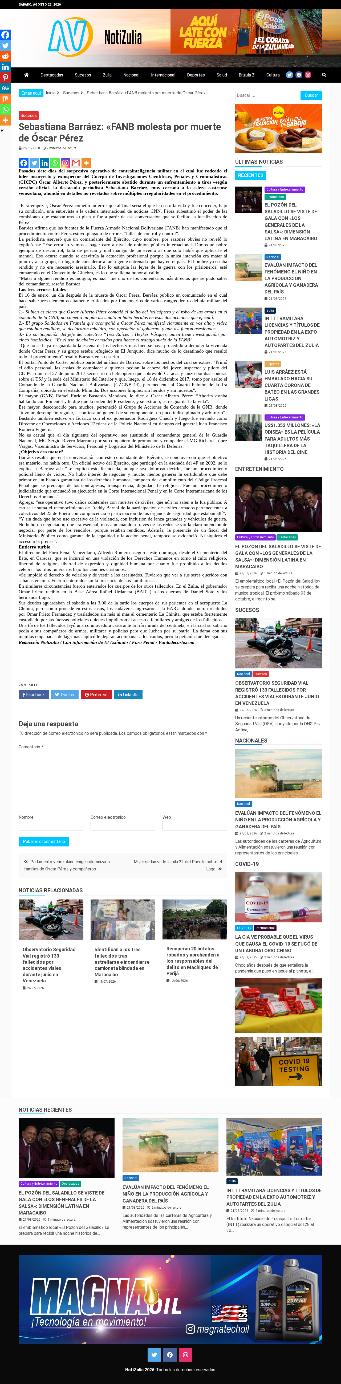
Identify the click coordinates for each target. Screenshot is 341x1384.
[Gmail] (75, 163)
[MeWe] (5, 88)
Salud (222, 75)
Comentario (31, 746)
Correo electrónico (108, 817)
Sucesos (83, 75)
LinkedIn (130, 694)
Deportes (196, 75)
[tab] (250, 175)
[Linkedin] (44, 163)
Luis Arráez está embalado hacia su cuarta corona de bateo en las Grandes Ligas (292, 385)
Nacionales (251, 740)
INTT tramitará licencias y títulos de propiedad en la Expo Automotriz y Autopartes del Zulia (292, 332)
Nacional (131, 75)
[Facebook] (24, 163)
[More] (86, 163)
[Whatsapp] (55, 163)
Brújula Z (247, 75)
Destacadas (51, 75)
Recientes (250, 175)
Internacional (163, 75)
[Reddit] (5, 56)
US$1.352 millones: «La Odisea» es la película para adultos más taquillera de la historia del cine (292, 438)
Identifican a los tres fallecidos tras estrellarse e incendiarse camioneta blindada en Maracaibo (122, 962)
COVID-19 (247, 864)
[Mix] (5, 99)
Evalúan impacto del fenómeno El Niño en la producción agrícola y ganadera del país (291, 278)
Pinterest (98, 694)
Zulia (107, 75)
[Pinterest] (5, 77)
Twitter (67, 694)
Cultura (273, 75)
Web (167, 817)
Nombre (26, 817)
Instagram (185, 1355)
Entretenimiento (259, 469)
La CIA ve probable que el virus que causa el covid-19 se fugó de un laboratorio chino (276, 943)
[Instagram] (65, 163)
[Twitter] (34, 163)
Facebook (35, 694)
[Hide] (2, 130)
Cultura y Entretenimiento (284, 189)
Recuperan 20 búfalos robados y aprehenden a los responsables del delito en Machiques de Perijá (193, 961)
